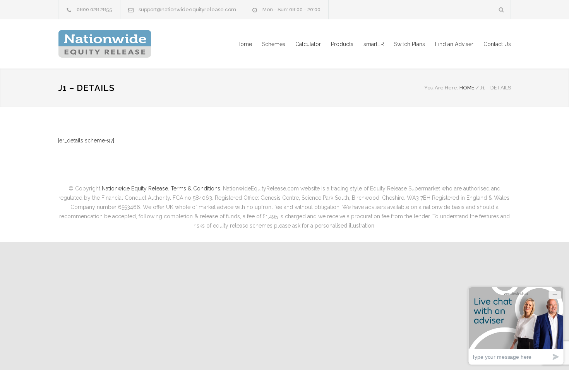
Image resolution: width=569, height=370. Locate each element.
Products (342, 44)
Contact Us (497, 44)
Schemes (273, 44)
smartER (373, 44)
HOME (467, 88)
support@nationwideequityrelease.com (187, 9)
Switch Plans (409, 44)
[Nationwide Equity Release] (129, 43)
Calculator (308, 44)
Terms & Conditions (195, 188)
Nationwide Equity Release (135, 188)
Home (244, 44)
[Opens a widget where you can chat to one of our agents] (516, 325)
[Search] (501, 9)
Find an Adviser (454, 44)
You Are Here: (441, 88)
